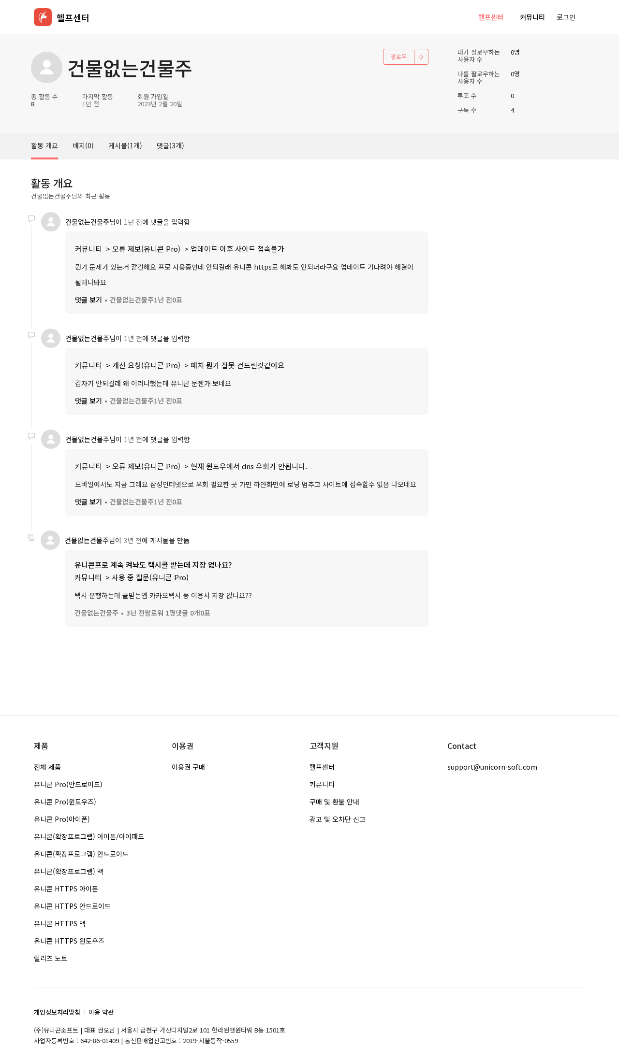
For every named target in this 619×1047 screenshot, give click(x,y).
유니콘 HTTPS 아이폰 (66, 888)
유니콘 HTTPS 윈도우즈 (69, 941)
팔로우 (399, 56)
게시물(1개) (125, 145)
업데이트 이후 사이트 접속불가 (237, 249)
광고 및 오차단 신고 (338, 819)
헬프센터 (490, 17)
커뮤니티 (532, 17)
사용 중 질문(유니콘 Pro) (150, 577)
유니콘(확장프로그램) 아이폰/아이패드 (89, 836)
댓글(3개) (170, 145)
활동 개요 (44, 145)
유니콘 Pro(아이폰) (62, 819)
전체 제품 (47, 767)
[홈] (43, 17)
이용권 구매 (188, 767)
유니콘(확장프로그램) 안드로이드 (81, 854)
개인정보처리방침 (57, 1012)
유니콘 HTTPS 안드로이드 (72, 906)
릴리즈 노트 (50, 958)
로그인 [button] (566, 17)
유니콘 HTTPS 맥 (60, 923)
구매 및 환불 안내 (334, 801)
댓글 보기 (88, 299)
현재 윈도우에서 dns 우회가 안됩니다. (249, 466)
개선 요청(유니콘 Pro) (146, 365)
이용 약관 (101, 1012)
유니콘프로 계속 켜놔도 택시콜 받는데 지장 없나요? (153, 564)
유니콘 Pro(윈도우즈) (65, 801)
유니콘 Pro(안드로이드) (68, 784)
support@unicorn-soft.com (492, 767)
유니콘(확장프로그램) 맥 (68, 871)
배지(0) (83, 145)
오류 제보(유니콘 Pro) (146, 249)
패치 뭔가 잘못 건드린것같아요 (237, 365)
